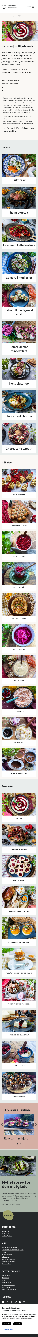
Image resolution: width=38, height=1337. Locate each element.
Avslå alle (17, 1324)
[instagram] (7, 1302)
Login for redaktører (8, 1285)
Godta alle (7, 1324)
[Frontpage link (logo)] (4, 7)
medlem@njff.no (7, 1236)
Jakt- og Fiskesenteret (9, 1259)
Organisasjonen (7, 1254)
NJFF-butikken (6, 1282)
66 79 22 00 (5, 1233)
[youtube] (2, 1302)
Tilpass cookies (8, 1329)
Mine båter (5, 1278)
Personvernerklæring (8, 1261)
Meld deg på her (8, 1204)
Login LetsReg (6, 1287)
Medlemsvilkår (6, 1264)
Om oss (4, 1252)
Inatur (3, 1280)
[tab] (17, 1143)
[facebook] (11, 1302)
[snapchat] (20, 1302)
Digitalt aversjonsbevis (9, 1289)
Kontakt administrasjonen (10, 1247)
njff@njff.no (5, 1231)
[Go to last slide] (2, 1124)
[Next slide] (35, 1124)
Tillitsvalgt (5, 1257)
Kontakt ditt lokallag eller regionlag (13, 1250)
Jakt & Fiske (6, 1275)
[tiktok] (15, 1302)
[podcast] (24, 1302)
